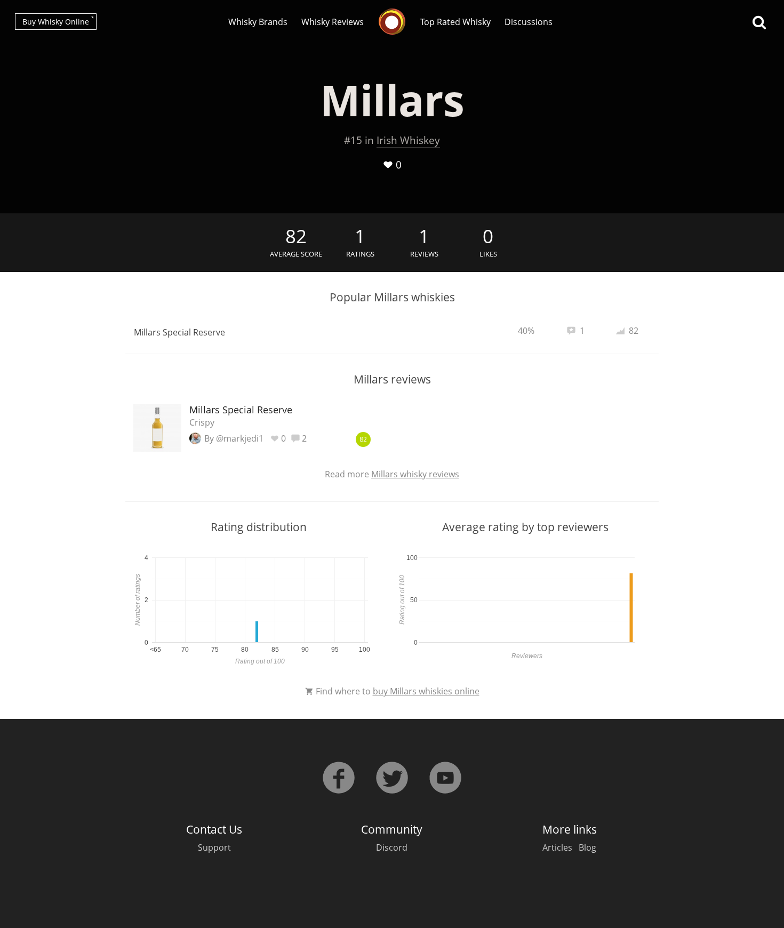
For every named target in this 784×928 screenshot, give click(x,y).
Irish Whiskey (408, 140)
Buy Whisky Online (55, 22)
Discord (391, 847)
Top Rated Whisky (455, 22)
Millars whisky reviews (415, 474)
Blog (587, 847)
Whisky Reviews (332, 22)
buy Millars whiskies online (426, 691)
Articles (557, 847)
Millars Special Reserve (179, 332)
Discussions (529, 22)
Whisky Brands (257, 22)
